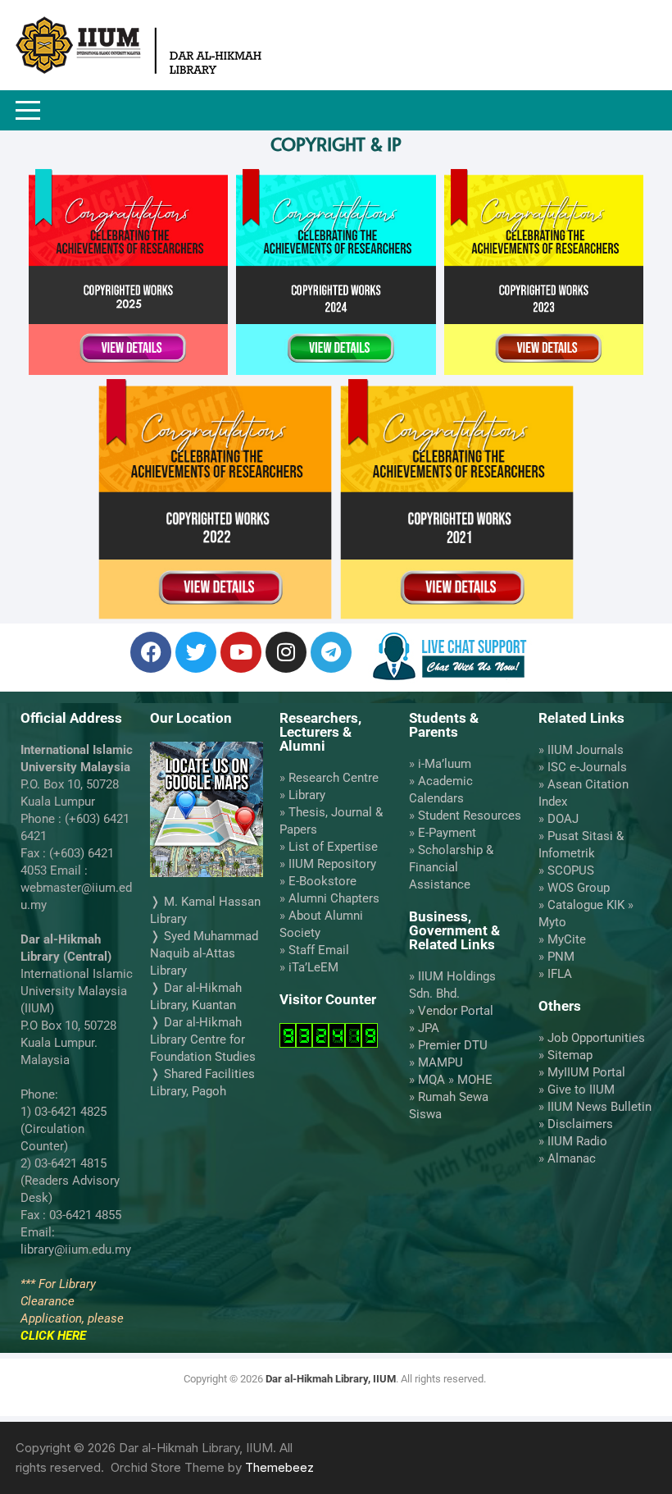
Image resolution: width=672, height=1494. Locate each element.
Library (306, 795)
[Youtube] (240, 652)
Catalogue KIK (585, 905)
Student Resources (469, 815)
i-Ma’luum (444, 763)
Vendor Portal (455, 1010)
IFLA (559, 973)
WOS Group (578, 887)
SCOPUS (570, 870)
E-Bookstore (322, 881)
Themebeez (279, 1467)
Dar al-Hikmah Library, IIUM (331, 1379)
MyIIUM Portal (586, 1072)
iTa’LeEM (313, 967)
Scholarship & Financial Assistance (451, 867)
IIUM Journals (585, 749)
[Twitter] (195, 652)
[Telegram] (331, 652)
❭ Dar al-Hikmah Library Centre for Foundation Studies (203, 1039)
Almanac (571, 1158)
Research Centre (333, 777)
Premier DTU (453, 1045)
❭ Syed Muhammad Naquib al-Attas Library (204, 953)
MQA (431, 1079)
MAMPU (440, 1062)
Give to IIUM (581, 1089)
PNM (560, 956)
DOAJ (563, 818)
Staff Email (318, 950)
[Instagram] (286, 652)
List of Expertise (333, 846)
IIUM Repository (332, 864)
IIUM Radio (577, 1141)
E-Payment (447, 832)
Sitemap (570, 1055)
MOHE (475, 1079)
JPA (428, 1028)
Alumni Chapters (333, 898)
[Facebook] (150, 652)
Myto (552, 922)
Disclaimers (580, 1124)
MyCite (566, 939)
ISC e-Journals (587, 767)
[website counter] (328, 1034)
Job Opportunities (596, 1037)
